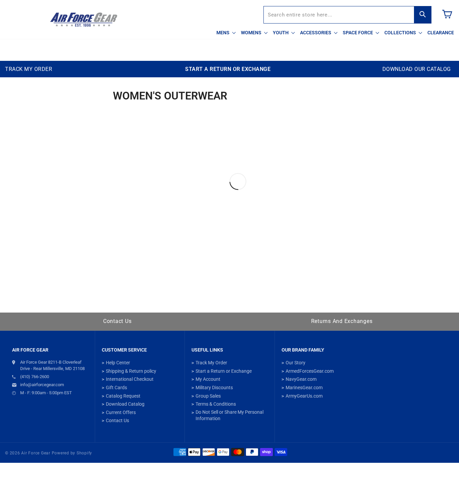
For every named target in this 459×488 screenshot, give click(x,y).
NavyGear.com (301, 379)
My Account (208, 379)
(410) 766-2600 (34, 376)
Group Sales (208, 396)
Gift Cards (116, 387)
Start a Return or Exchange (224, 371)
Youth (281, 32)
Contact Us (117, 321)
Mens (223, 32)
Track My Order (211, 362)
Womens (251, 32)
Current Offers (121, 412)
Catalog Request (123, 396)
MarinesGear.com (304, 387)
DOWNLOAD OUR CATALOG (416, 69)
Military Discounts (214, 387)
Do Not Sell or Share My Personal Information (229, 415)
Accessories (316, 32)
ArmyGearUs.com (304, 396)
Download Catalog (125, 404)
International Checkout (130, 379)
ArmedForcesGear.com (310, 371)
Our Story (295, 362)
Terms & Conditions (216, 404)
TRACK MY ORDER (28, 69)
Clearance (440, 32)
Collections (400, 32)
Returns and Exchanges (342, 321)
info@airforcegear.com (42, 384)
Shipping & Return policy (131, 371)
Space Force (358, 32)
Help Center (118, 362)
